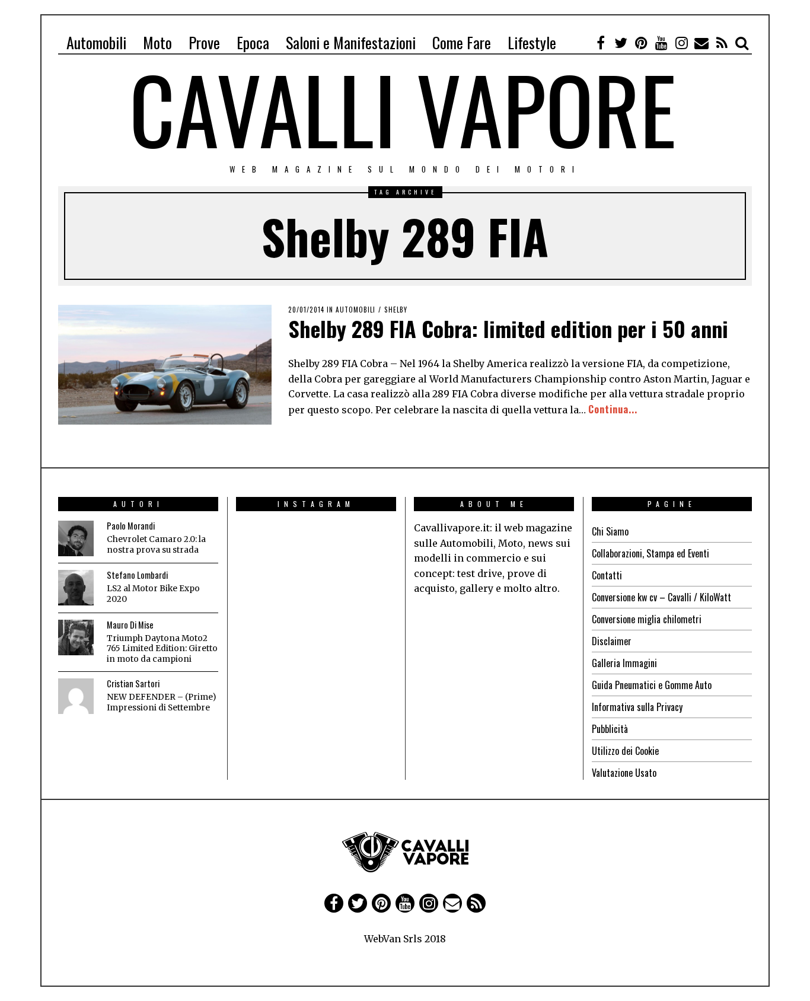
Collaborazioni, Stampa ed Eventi (650, 553)
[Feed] (722, 43)
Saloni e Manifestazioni (351, 42)
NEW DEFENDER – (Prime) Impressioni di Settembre (161, 702)
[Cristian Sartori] (76, 696)
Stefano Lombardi (137, 575)
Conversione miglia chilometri (646, 619)
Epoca (253, 42)
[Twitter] (621, 43)
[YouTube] (661, 43)
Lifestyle (532, 42)
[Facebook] (601, 43)
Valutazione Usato (624, 773)
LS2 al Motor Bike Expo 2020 (153, 594)
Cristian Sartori (133, 683)
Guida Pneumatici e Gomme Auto (652, 685)
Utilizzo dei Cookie (625, 751)
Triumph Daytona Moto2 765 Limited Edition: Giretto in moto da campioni (162, 648)
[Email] (701, 43)
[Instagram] (681, 43)
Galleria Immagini (624, 663)
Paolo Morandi (131, 525)
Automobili (96, 42)
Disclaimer (612, 641)
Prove (204, 42)
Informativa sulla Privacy (637, 707)
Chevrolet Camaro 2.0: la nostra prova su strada (156, 544)
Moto (157, 42)
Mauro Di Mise (130, 625)
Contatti (607, 575)
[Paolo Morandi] (76, 538)
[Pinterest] (641, 43)
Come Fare (461, 42)
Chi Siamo (610, 531)
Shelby (395, 309)
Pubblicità (610, 729)
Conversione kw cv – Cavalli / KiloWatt (661, 597)
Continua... (612, 409)
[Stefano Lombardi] (76, 587)
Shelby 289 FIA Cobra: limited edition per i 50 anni (508, 328)
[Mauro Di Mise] (76, 637)
